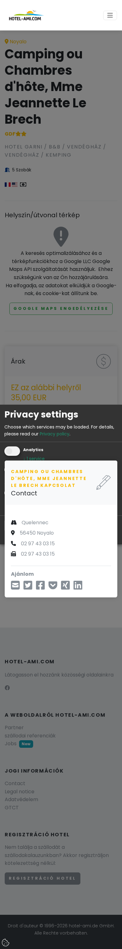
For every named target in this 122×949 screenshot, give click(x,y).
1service (34, 459)
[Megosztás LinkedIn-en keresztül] (78, 587)
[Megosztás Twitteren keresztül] (27, 587)
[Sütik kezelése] (6, 943)
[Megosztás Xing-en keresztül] (65, 587)
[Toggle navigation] (110, 15)
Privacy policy (54, 434)
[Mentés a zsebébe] (52, 587)
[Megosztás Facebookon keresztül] (40, 587)
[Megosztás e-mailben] (15, 587)
